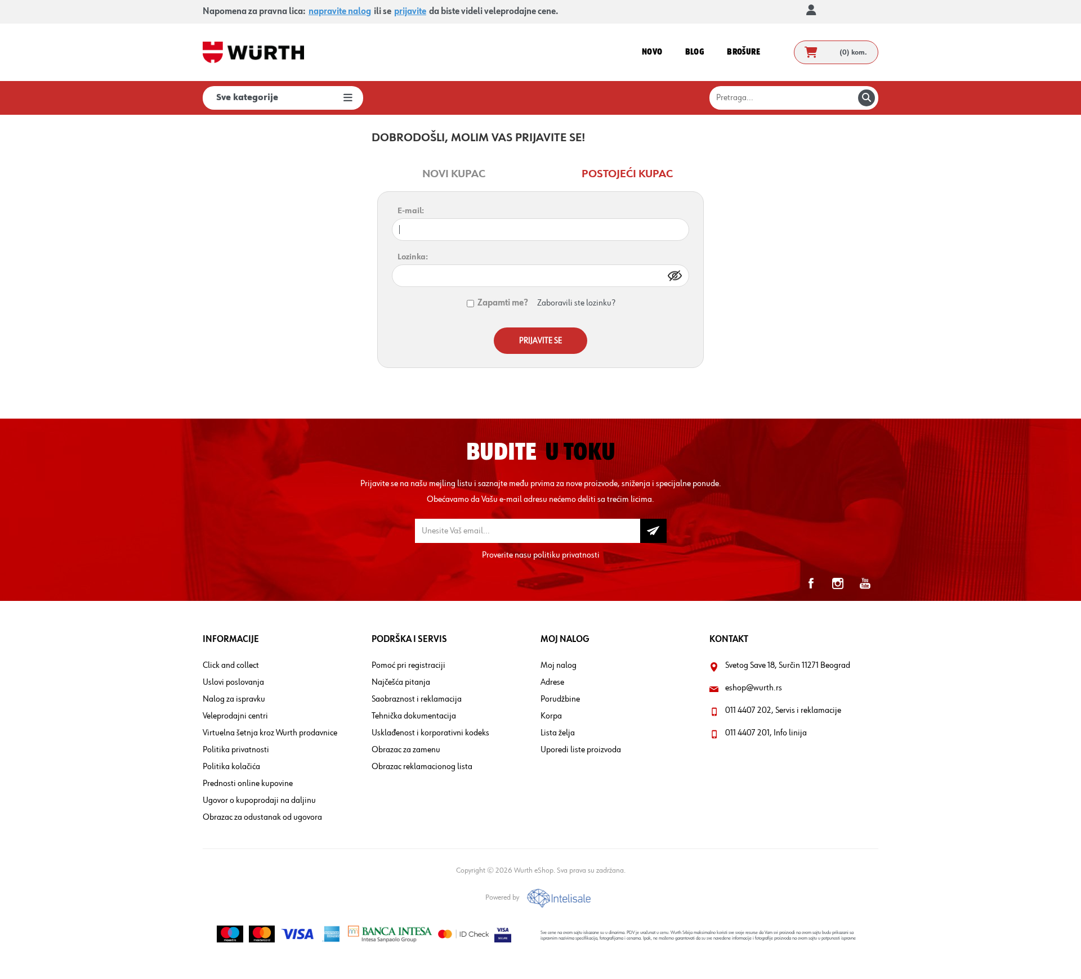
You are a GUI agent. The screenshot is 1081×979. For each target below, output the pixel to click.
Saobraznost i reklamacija (417, 699)
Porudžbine (560, 699)
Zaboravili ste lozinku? (576, 303)
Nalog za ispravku (234, 699)
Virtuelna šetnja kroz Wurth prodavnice (270, 733)
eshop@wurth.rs (753, 688)
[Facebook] (811, 583)
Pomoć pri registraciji (408, 665)
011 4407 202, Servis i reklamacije (783, 710)
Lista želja (557, 733)
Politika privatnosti (236, 750)
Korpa (551, 716)
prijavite (410, 11)
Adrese (552, 682)
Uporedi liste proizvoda (580, 750)
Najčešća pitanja (401, 682)
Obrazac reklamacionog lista (422, 766)
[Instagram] (838, 583)
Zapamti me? (502, 303)
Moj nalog (558, 665)
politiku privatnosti (566, 555)
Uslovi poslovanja (233, 682)
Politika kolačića (231, 766)
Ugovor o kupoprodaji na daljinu (259, 800)
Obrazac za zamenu (406, 750)
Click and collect (231, 665)
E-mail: (410, 210)
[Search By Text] (866, 97)
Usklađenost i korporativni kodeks (430, 733)
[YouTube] (865, 583)
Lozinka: (412, 257)
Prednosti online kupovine (248, 783)
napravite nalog (340, 11)
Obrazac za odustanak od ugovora (262, 817)
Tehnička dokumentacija (414, 716)
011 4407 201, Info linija (766, 733)
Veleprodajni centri (235, 716)
